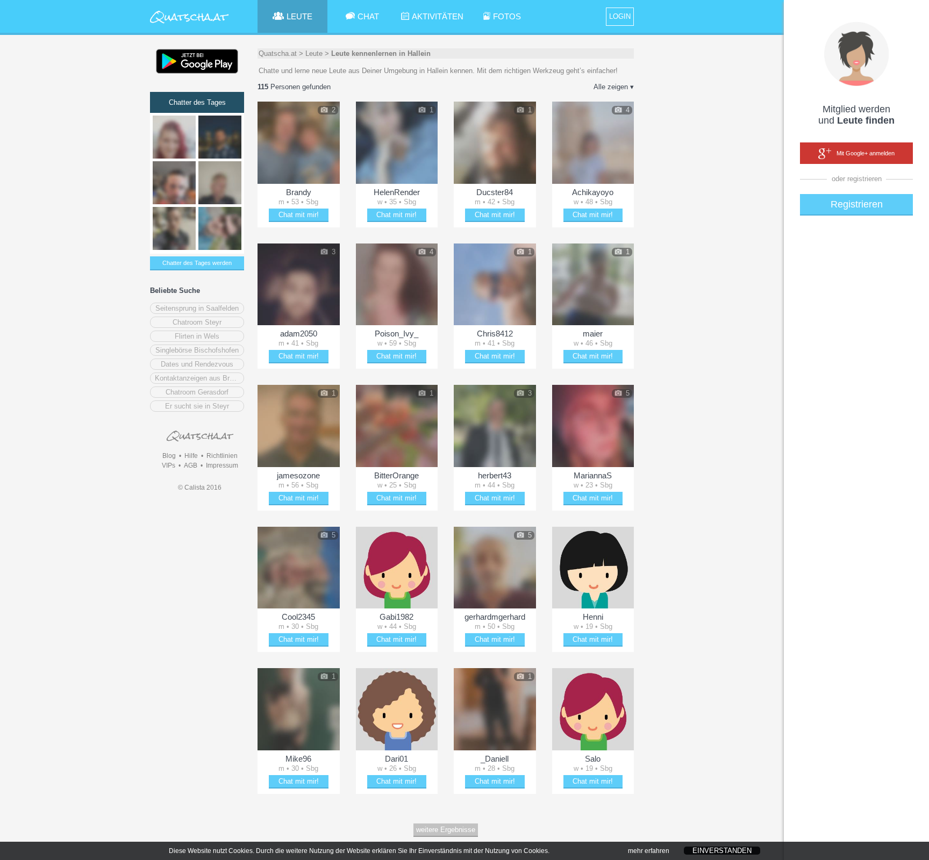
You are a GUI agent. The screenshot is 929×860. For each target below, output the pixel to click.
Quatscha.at (278, 53)
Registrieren (857, 204)
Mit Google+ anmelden (866, 153)
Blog (169, 456)
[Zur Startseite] (189, 24)
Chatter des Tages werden (197, 263)
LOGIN (620, 16)
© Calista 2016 (199, 487)
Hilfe (191, 456)
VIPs (168, 465)
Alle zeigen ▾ (614, 87)
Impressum (222, 465)
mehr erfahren (648, 851)
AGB (190, 465)
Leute (314, 53)
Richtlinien (222, 456)
